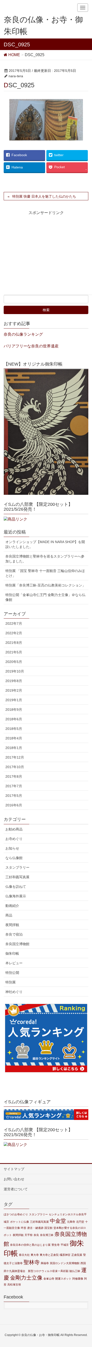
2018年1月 (13, 748)
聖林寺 (32, 1262)
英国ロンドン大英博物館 (64, 1263)
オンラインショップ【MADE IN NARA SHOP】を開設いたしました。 (45, 544)
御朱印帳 (12, 953)
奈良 (36, 1234)
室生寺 (56, 1244)
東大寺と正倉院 (49, 1254)
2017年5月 (13, 796)
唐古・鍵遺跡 (35, 1227)
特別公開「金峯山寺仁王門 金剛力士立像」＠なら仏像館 (45, 597)
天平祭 (29, 1234)
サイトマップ (14, 1169)
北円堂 (80, 1221)
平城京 (65, 1244)
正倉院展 (76, 1254)
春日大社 (24, 1254)
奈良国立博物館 (17, 944)
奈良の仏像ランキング (23, 334)
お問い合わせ (14, 1179)
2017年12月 (14, 757)
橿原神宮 (65, 1254)
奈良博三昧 (46, 1234)
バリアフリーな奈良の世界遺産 (31, 346)
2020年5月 (13, 662)
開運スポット (63, 1278)
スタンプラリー (17, 867)
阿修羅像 (77, 1278)
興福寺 (45, 1263)
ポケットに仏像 (19, 1221)
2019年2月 (13, 690)
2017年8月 (13, 776)
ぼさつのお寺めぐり (16, 1214)
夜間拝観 (12, 925)
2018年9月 (13, 710)
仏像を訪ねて (15, 887)
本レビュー (14, 963)
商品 (8, 915)
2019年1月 (13, 700)
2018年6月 (13, 719)
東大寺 (35, 1254)
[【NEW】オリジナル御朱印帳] (46, 432)
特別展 (10, 982)
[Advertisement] (47, 256)
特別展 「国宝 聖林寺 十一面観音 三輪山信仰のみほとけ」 (45, 573)
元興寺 (71, 1221)
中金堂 (58, 1221)
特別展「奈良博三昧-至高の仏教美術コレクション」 (45, 585)
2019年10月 (14, 671)
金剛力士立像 (26, 1278)
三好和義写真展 (17, 877)
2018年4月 (13, 738)
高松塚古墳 (14, 1284)
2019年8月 (13, 681)
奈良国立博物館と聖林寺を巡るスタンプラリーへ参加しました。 (44, 558)
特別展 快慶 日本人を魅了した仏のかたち (44, 196)
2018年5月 (13, 729)
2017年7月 (13, 786)
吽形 (23, 1227)
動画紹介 (12, 906)
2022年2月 (13, 633)
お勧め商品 (14, 829)
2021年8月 (13, 643)
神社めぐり (14, 992)
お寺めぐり (14, 839)
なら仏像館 (14, 858)
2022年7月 (13, 623)
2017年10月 (14, 767)
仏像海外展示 (15, 896)
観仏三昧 (74, 1271)
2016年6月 (13, 805)
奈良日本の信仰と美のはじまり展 (30, 1244)
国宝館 (48, 1227)
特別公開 (12, 973)
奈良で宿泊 (14, 934)
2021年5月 (13, 652)
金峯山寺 (48, 1278)
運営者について (16, 1189)
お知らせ (12, 848)
